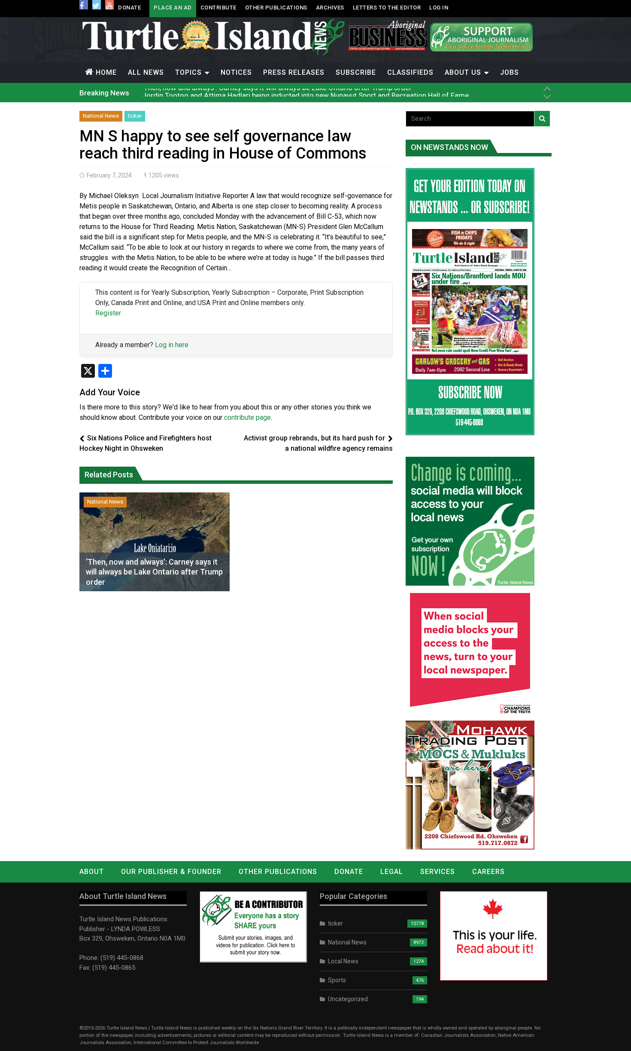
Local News (343, 961)
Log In (438, 7)
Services (437, 872)
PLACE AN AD (173, 7)
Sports (337, 980)
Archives (330, 7)
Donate (129, 7)
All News (146, 72)
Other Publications (276, 7)
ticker (135, 116)
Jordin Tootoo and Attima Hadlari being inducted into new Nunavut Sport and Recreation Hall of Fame (305, 92)
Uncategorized (348, 999)
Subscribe (356, 72)
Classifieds (410, 72)
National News (101, 116)
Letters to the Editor (387, 7)
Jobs (509, 72)
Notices (236, 72)
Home (106, 72)
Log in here (171, 345)
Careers (488, 872)
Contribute (218, 7)
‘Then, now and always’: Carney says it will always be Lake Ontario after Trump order (154, 572)
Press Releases (294, 72)
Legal (391, 872)
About (91, 872)
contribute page (247, 417)
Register (108, 313)
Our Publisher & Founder (171, 872)
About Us (463, 72)
